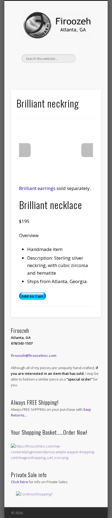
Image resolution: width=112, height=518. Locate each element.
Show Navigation (87, 48)
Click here (19, 481)
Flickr (61, 72)
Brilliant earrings (37, 188)
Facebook (49, 72)
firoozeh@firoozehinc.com (33, 355)
